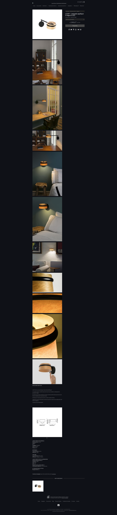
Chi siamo (73, 501)
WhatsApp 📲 (76, 5)
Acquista (75, 26)
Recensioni (82, 5)
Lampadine (70, 5)
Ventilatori (45, 5)
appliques (78, 11)
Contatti (77, 501)
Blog (53, 501)
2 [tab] (47, 437)
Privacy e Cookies (58, 501)
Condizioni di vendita (66, 501)
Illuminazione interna (52, 5)
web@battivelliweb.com (72, 510)
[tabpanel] (47, 422)
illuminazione (67, 11)
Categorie (43, 501)
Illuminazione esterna (62, 5)
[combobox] (75, 19)
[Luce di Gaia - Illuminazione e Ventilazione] (58, 2)
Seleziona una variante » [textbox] (70, 19)
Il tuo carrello (39, 5)
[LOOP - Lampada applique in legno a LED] (47, 24)
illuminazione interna (73, 11)
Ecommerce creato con (58, 511)
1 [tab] (46, 437)
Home (34, 5)
